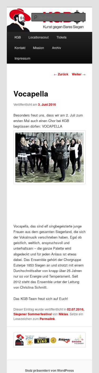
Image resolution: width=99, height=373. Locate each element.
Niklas (63, 314)
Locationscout (39, 37)
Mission (38, 47)
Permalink (47, 318)
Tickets (61, 37)
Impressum (22, 58)
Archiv (56, 47)
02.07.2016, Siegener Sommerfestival (48, 311)
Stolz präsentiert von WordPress (49, 370)
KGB (18, 37)
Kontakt (20, 47)
